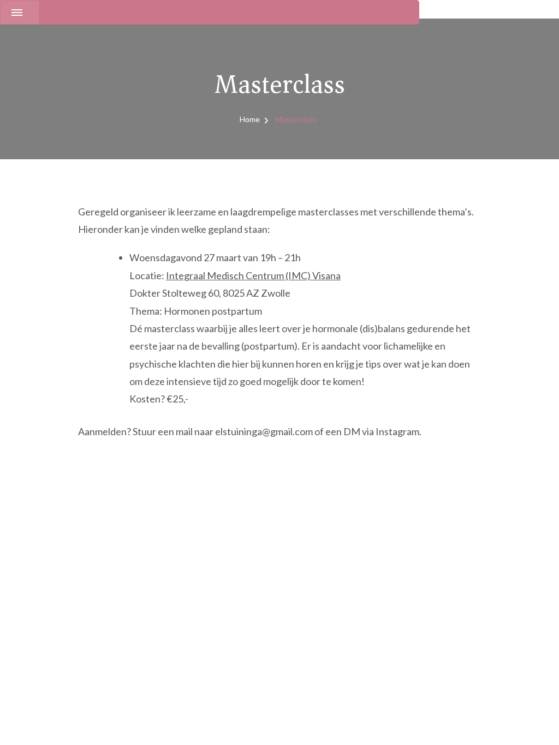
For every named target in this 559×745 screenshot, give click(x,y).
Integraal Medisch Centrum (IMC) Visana (253, 275)
